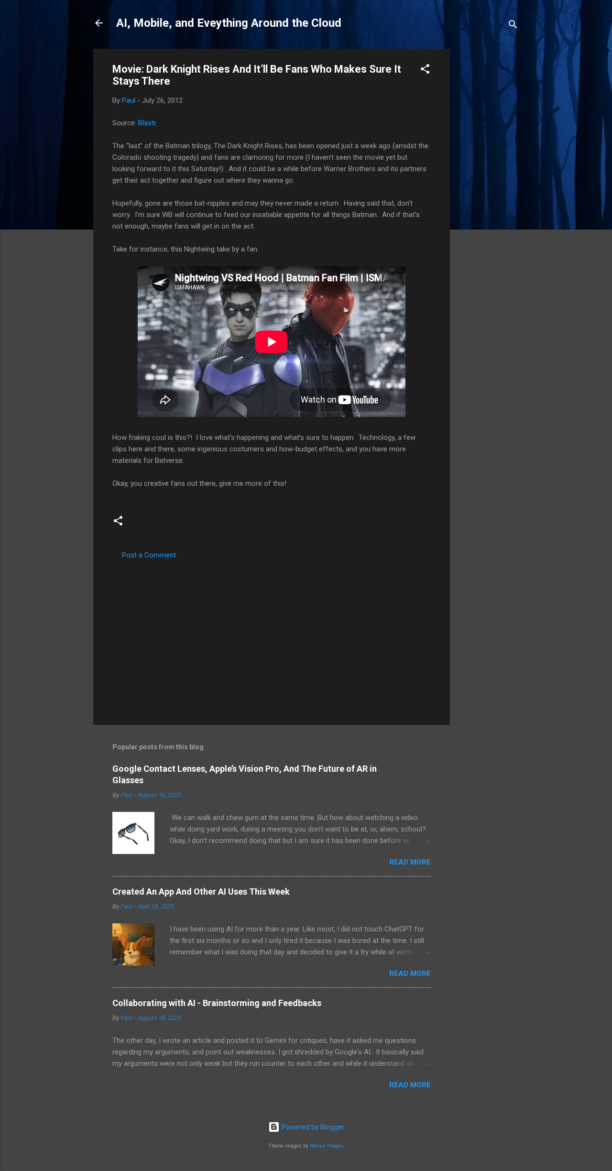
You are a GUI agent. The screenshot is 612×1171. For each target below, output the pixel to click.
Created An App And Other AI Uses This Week (201, 891)
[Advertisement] (488, 192)
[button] (425, 70)
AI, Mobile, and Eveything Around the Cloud (228, 23)
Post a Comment (149, 555)
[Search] (513, 26)
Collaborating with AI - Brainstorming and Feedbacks (216, 1003)
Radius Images (327, 1146)
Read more (410, 862)
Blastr (147, 123)
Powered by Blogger (312, 1127)
